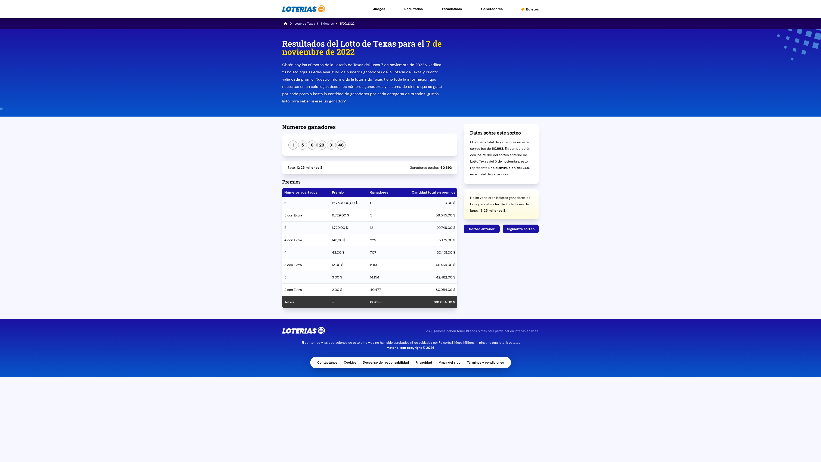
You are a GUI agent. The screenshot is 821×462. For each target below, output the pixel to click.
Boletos (532, 9)
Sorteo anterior (482, 229)
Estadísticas (452, 9)
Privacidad (423, 362)
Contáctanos (327, 362)
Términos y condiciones (485, 362)
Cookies (350, 362)
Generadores (492, 9)
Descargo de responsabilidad (386, 362)
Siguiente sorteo (521, 229)
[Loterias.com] (303, 11)
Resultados (413, 9)
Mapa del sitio (450, 362)
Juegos (379, 9)
